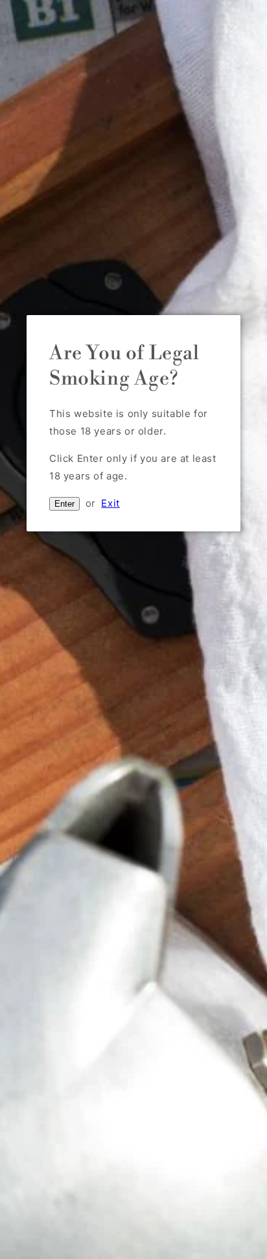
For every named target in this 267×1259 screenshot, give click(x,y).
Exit (110, 503)
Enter (64, 504)
